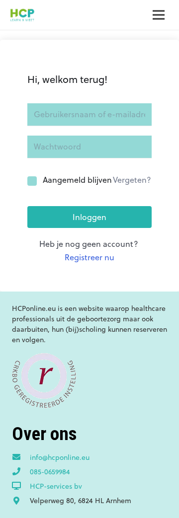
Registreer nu (89, 257)
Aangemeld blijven (77, 179)
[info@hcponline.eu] (21, 457)
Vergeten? (132, 179)
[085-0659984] (21, 471)
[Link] (22, 14)
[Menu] (158, 14)
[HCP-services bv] (21, 486)
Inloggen (89, 217)
